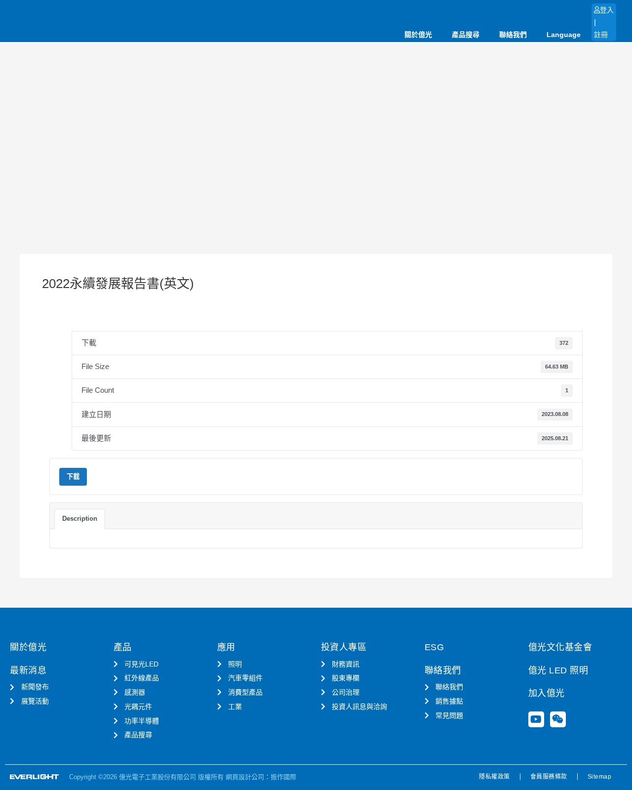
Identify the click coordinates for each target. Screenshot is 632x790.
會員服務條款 (548, 776)
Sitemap (600, 776)
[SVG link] (34, 777)
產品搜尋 (465, 35)
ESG (434, 647)
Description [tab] (79, 518)
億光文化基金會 (560, 647)
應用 (226, 647)
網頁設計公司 (245, 777)
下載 (73, 476)
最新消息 (28, 670)
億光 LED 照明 (558, 670)
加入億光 (546, 693)
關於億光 (418, 35)
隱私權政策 (494, 776)
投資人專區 (344, 647)
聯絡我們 (513, 35)
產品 (123, 647)
